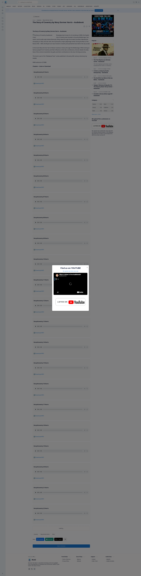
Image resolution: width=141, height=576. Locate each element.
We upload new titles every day (70, 271)
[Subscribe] (70, 302)
